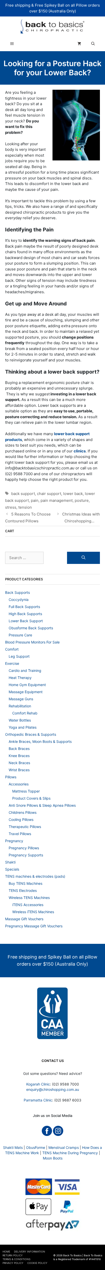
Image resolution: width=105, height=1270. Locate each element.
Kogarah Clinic (38, 1084)
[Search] (83, 558)
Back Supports (17, 592)
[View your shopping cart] (79, 43)
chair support (49, 493)
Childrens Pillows (22, 812)
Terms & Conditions (16, 1259)
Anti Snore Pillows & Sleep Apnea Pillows (42, 805)
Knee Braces (19, 755)
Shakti (10, 862)
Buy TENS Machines (25, 883)
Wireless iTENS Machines (33, 912)
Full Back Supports (24, 606)
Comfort (12, 649)
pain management (57, 500)
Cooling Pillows (21, 819)
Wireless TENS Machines (29, 897)
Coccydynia (19, 599)
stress (10, 507)
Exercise (12, 663)
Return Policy (13, 1255)
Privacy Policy (13, 1262)
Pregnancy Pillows (24, 848)
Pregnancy (14, 841)
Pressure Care (20, 635)
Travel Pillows (20, 834)
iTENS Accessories (27, 905)
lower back (73, 493)
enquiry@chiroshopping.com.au (52, 1089)
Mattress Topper (26, 791)
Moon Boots (52, 1158)
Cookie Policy (37, 1262)
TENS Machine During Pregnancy (70, 1153)
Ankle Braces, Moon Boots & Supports (40, 741)
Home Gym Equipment (27, 685)
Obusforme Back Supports (31, 628)
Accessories (19, 784)
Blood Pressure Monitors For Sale (32, 642)
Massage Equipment (26, 692)
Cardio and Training (25, 670)
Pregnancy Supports (26, 855)
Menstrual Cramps (63, 1147)
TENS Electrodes (23, 890)
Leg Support (19, 656)
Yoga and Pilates (22, 727)
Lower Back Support (26, 621)
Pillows (10, 777)
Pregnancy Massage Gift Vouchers (33, 926)
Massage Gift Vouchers (24, 919)
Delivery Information (29, 1251)
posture (82, 500)
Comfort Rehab (24, 713)
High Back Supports (25, 614)
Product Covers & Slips (31, 798)
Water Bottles (20, 720)
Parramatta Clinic (38, 1100)
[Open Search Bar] (93, 43)
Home (6, 1251)
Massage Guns (21, 699)
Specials (12, 869)
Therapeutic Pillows (25, 826)
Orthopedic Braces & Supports (30, 734)
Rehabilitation (20, 706)
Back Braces (19, 748)
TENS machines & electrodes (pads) (35, 876)
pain (34, 500)
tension (25, 507)
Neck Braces (19, 763)
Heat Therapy (20, 677)
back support (23, 493)
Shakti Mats (13, 1147)
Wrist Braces (19, 770)
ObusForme (35, 1147)
